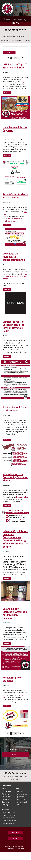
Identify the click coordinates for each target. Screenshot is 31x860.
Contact (27, 40)
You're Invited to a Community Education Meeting (15, 477)
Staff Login (15, 832)
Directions (5, 802)
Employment (16, 40)
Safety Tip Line (20, 799)
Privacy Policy (19, 848)
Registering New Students (12, 679)
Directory (5, 805)
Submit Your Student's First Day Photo (15, 196)
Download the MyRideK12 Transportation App (14, 256)
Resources (5, 794)
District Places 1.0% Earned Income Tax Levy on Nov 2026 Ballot (14, 326)
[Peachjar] (20, 29)
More (22, 52)
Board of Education (22, 802)
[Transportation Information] (17, 29)
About (4, 789)
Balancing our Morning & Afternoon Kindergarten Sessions (15, 613)
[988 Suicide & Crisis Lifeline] (24, 30)
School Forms (22, 36)
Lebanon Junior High (9, 815)
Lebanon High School (9, 812)
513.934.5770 (15, 779)
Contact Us (15, 755)
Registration (5, 40)
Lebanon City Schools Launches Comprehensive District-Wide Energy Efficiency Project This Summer (15, 539)
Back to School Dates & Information (15, 409)
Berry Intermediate (8, 818)
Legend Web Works (19, 846)
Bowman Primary (8, 823)
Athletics (18, 789)
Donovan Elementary (9, 820)
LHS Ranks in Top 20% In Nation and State (15, 66)
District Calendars (9, 36)
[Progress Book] (13, 29)
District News (6, 791)
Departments (20, 791)
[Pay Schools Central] (9, 29)
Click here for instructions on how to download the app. (15, 276)
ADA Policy (10, 848)
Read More (7, 93)
